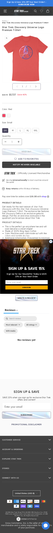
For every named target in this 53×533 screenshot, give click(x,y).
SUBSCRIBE (26, 287)
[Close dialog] (50, 241)
